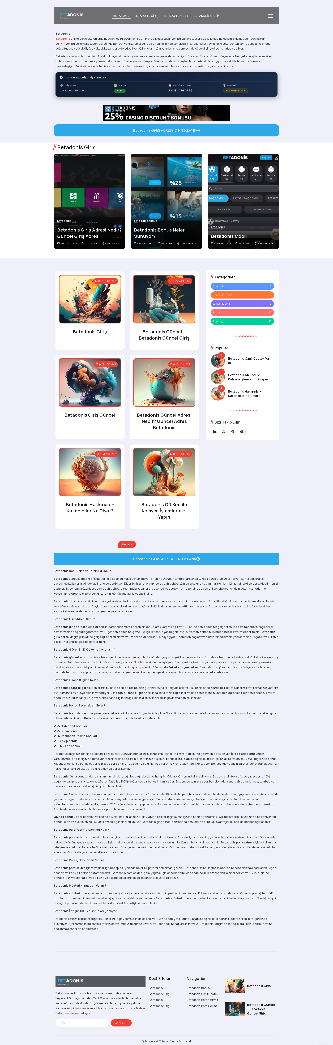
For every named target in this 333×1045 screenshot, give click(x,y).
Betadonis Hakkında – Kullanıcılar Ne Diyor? (90, 507)
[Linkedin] (214, 431)
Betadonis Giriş (90, 332)
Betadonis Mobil (229, 236)
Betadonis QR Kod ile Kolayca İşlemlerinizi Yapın (164, 510)
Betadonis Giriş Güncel (90, 415)
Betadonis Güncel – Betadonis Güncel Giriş (164, 335)
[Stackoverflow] (223, 431)
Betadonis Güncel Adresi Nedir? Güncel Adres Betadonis (164, 421)
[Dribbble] (232, 431)
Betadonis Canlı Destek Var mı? (249, 360)
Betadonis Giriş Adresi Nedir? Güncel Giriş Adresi (89, 233)
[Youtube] (241, 431)
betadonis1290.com (73, 90)
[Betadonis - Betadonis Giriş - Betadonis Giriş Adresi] (70, 15)
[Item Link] (89, 201)
